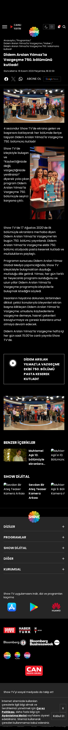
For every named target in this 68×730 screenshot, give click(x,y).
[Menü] (4, 27)
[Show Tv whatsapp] (20, 79)
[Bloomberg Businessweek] (44, 642)
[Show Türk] (17, 655)
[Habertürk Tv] (25, 630)
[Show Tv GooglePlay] (34, 607)
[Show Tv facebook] (6, 79)
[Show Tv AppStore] (12, 607)
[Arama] (64, 27)
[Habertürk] (9, 630)
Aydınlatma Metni (14, 715)
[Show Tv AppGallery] (56, 607)
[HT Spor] (38, 630)
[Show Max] (27, 655)
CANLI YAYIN (17, 26)
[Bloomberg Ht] (15, 642)
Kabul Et (59, 716)
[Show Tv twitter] (13, 79)
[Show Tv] (34, 32)
